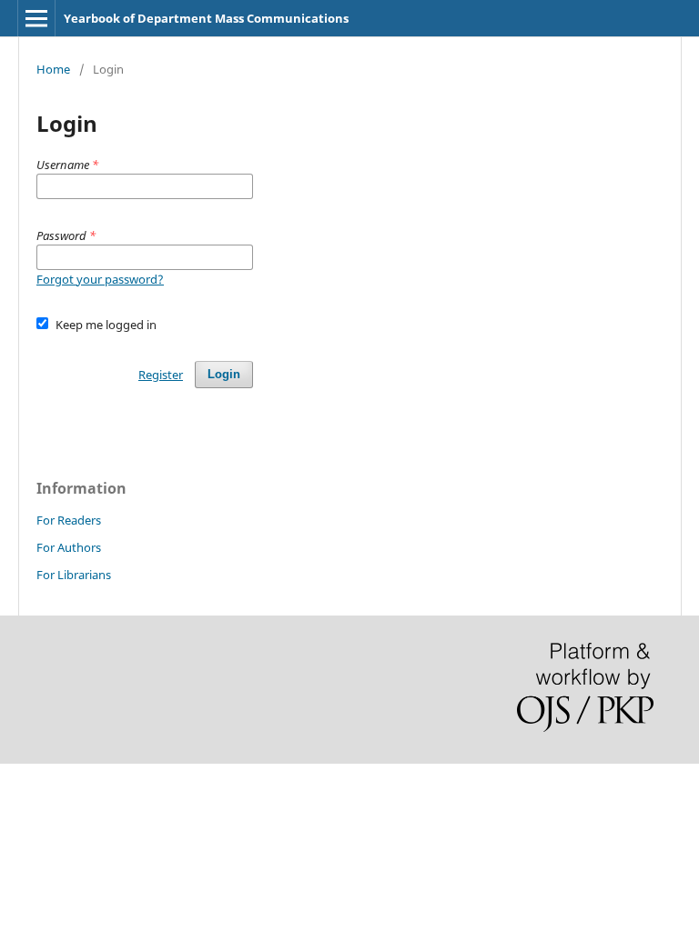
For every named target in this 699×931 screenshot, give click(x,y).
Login (224, 374)
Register (160, 374)
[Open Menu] (36, 18)
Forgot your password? (100, 279)
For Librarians (73, 574)
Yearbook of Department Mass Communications (206, 18)
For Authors (68, 547)
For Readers (68, 520)
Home (53, 69)
